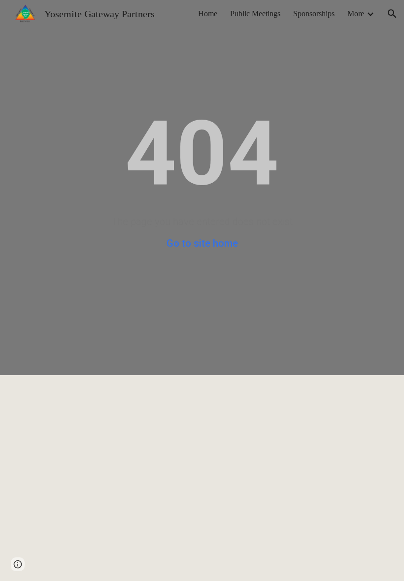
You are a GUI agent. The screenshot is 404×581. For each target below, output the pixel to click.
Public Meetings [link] (255, 13)
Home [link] (207, 13)
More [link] (355, 13)
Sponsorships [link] (314, 13)
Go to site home (202, 243)
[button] (392, 14)
